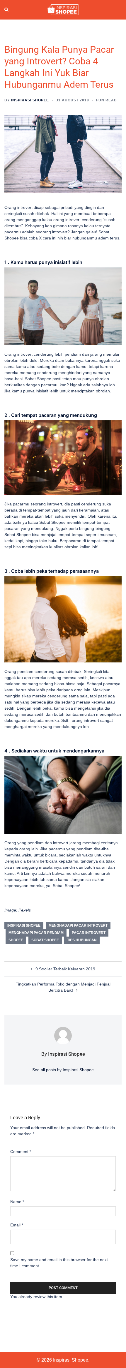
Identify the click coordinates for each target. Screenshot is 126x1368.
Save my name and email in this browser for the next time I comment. (59, 1262)
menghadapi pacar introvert (78, 925)
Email (16, 1225)
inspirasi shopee (23, 925)
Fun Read (106, 100)
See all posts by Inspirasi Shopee (63, 1069)
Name (17, 1201)
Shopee (15, 940)
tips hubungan (82, 940)
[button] (6, 10)
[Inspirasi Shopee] (62, 9)
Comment (20, 1151)
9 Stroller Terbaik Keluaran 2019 (65, 969)
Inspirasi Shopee (30, 100)
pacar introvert (88, 933)
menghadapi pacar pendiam (36, 933)
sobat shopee (45, 940)
